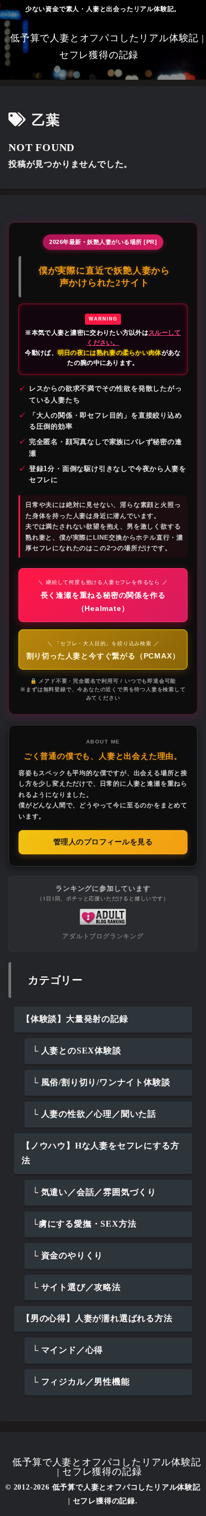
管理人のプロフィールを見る (103, 842)
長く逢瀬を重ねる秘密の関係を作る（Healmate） (102, 595)
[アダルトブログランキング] (103, 915)
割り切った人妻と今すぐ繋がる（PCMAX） (103, 650)
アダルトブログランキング (103, 936)
